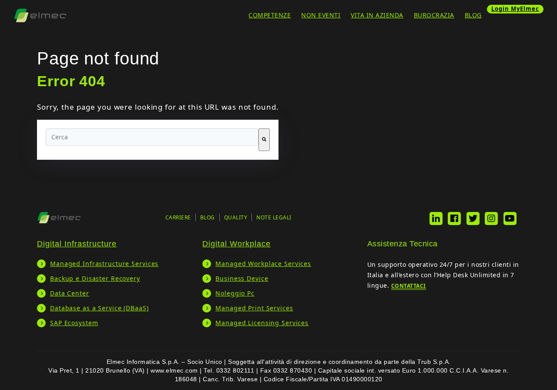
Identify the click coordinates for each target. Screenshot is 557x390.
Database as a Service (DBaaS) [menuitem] (99, 308)
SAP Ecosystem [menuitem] (74, 323)
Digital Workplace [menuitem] (236, 243)
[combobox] (152, 137)
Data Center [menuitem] (69, 293)
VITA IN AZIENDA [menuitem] (377, 15)
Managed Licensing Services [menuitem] (262, 323)
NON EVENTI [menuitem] (320, 15)
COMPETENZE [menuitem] (269, 15)
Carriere (178, 217)
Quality (236, 217)
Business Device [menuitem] (241, 278)
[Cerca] (264, 139)
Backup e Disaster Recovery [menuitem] (95, 278)
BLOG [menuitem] (473, 15)
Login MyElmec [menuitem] (515, 9)
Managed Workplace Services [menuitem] (263, 263)
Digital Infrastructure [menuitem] (77, 243)
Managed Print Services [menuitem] (254, 308)
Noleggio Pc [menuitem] (235, 293)
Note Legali (274, 217)
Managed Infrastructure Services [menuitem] (104, 263)
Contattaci (408, 285)
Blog (207, 217)
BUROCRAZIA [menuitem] (434, 15)
